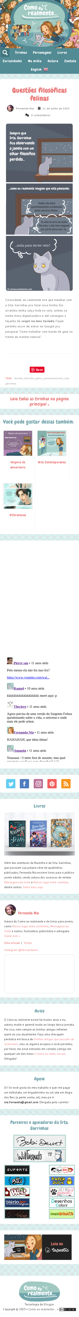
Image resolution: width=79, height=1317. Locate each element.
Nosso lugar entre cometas (50, 882)
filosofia (29, 378)
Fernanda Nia (25, 108)
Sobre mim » (12, 936)
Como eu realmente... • (43, 1309)
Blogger (49, 1304)
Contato (70, 61)
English (37, 69)
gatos (39, 378)
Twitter (27, 943)
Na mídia (35, 61)
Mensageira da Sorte (17, 882)
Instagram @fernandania (21, 950)
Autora (53, 61)
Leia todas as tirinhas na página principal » (39, 401)
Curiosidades (12, 61)
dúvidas (19, 378)
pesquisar (5, 52)
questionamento (53, 378)
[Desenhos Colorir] (62, 1202)
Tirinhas (21, 52)
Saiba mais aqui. (33, 887)
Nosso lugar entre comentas (30, 926)
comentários (42, 115)
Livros (62, 52)
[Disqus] (39, 599)
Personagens (42, 52)
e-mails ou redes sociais (50, 1054)
